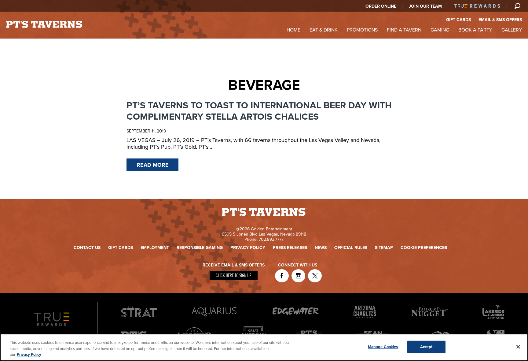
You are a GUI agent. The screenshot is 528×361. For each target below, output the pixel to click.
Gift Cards (120, 247)
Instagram (298, 275)
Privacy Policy (247, 247)
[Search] (517, 5)
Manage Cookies (383, 346)
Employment (155, 247)
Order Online (380, 6)
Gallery (511, 30)
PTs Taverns (44, 24)
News (321, 247)
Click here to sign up (233, 275)
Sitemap (384, 247)
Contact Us (87, 247)
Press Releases (290, 247)
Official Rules (350, 247)
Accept (426, 346)
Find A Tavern (404, 30)
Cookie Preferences (424, 247)
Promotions (362, 30)
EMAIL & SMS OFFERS (500, 19)
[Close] (518, 346)
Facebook (282, 275)
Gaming (440, 30)
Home (293, 30)
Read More (153, 165)
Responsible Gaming (200, 247)
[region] (264, 347)
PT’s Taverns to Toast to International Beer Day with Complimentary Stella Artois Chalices (259, 111)
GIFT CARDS (458, 19)
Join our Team (425, 6)
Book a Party (475, 30)
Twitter (315, 275)
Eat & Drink (324, 30)
